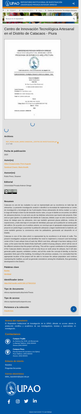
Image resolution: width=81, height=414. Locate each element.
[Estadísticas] (73, 3)
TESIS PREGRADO (14, 10)
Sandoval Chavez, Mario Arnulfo (16, 167)
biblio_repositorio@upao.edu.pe (17, 377)
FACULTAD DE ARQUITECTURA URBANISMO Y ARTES (28, 10)
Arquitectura (41, 10)
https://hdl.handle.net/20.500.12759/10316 (20, 283)
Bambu (7, 271)
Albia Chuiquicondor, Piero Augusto (17, 164)
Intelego (49, 412)
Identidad (7, 274)
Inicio (5, 10)
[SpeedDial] (74, 309)
